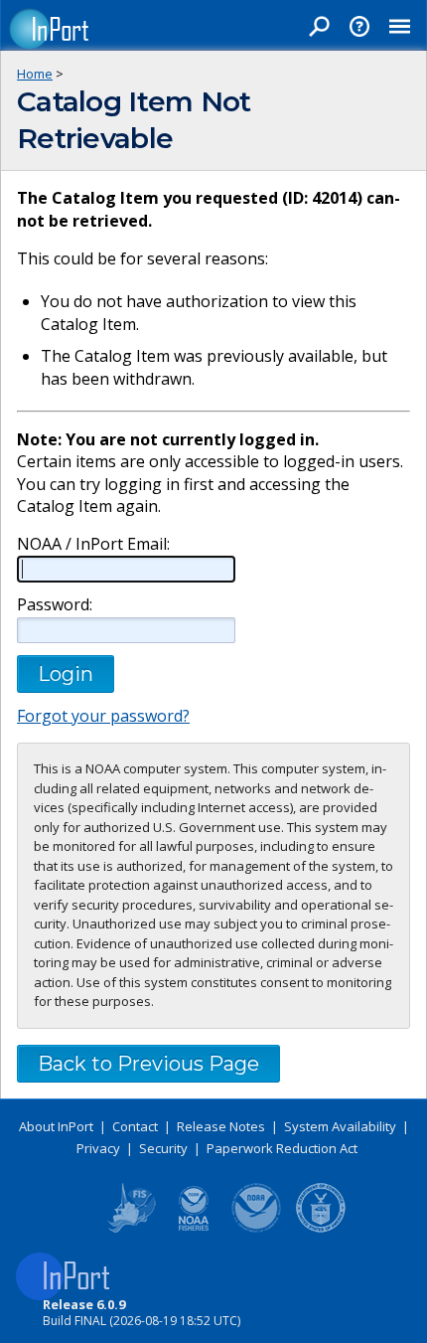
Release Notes (221, 1126)
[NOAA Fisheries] (193, 1229)
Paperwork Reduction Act (282, 1148)
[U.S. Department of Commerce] (321, 1229)
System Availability (340, 1126)
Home (35, 74)
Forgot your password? (103, 716)
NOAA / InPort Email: (93, 544)
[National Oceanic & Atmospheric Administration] (257, 1229)
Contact (135, 1126)
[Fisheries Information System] (130, 1229)
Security (163, 1148)
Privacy (98, 1148)
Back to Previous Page (148, 1064)
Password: (54, 604)
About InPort (56, 1126)
